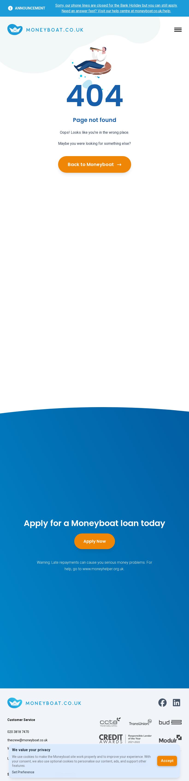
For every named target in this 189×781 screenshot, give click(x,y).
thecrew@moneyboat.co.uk (27, 740)
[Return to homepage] (45, 29)
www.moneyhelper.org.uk (103, 569)
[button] (178, 29)
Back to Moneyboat (91, 164)
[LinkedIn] (176, 703)
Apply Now (94, 541)
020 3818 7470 (18, 732)
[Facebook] (162, 703)
